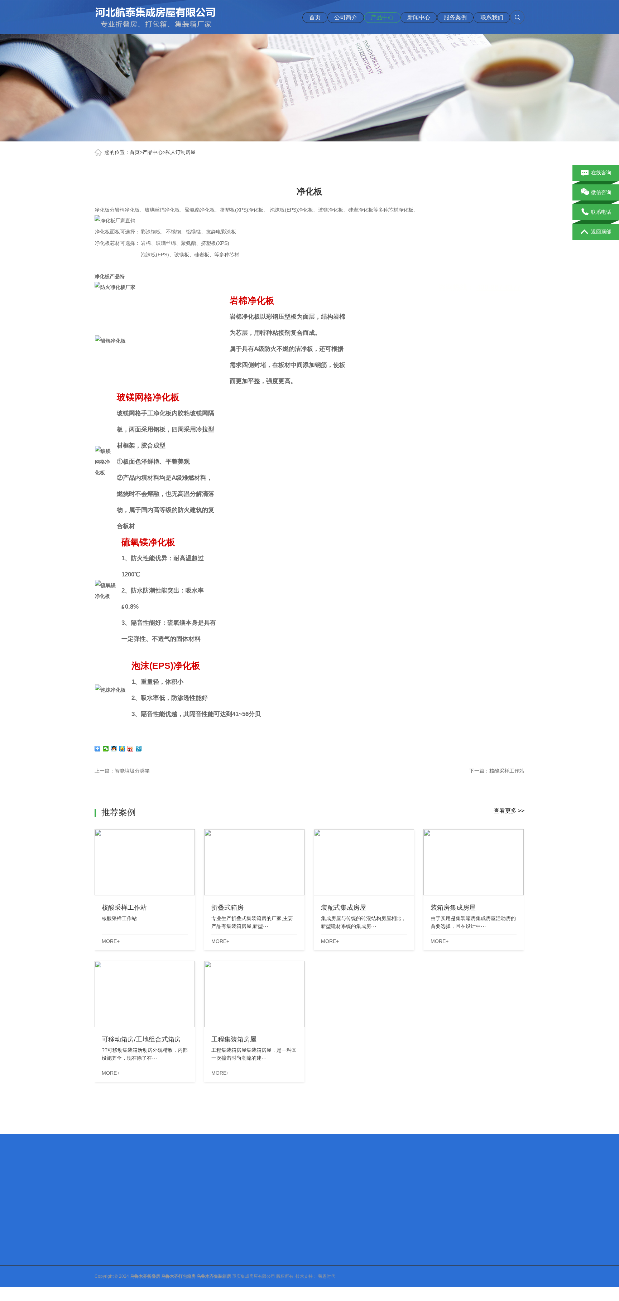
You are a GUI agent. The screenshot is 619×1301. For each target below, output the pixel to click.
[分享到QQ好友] (114, 748)
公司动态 (210, 1235)
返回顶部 (601, 231)
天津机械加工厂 (177, 1185)
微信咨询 (601, 192)
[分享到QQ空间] (122, 748)
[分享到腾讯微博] (139, 748)
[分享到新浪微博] (131, 748)
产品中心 (382, 17)
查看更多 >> (509, 811)
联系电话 (601, 212)
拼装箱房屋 (158, 1263)
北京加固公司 (215, 1185)
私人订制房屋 (180, 152)
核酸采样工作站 (506, 771)
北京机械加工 (140, 1185)
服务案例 (455, 17)
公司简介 (345, 17)
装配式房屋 (158, 1244)
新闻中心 (418, 17)
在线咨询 (601, 172)
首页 (315, 17)
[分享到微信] (106, 748)
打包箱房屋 (158, 1235)
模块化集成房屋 (163, 1254)
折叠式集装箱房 (163, 1272)
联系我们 (491, 17)
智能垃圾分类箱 (132, 771)
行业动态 (210, 1244)
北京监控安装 (250, 1185)
